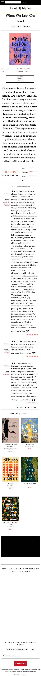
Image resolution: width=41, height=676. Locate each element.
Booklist (6, 352)
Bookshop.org (8, 671)
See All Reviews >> (26, 407)
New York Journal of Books (6, 204)
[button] (20, 546)
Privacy (25, 675)
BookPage (6, 374)
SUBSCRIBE (20, 663)
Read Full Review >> (32, 334)
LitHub (17, 675)
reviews (14, 175)
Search (25, 2)
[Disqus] (20, 604)
